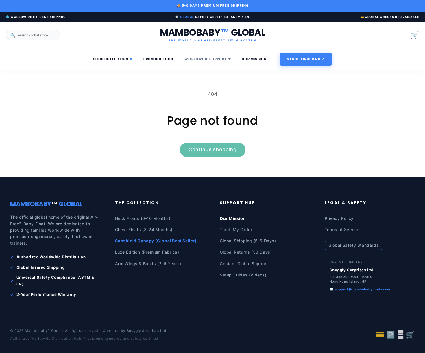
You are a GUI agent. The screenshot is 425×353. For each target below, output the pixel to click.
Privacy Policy (339, 218)
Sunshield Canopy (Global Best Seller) (156, 240)
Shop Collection (113, 59)
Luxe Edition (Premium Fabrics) (147, 252)
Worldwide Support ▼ (208, 59)
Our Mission (254, 59)
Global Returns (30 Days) (246, 252)
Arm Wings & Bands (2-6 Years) (148, 263)
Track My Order (236, 229)
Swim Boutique (159, 59)
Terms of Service (342, 229)
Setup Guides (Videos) (243, 274)
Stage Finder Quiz (305, 59)
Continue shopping (213, 149)
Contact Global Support (244, 263)
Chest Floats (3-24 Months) (144, 229)
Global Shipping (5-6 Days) (248, 240)
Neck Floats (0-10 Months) (143, 218)
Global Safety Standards (353, 245)
